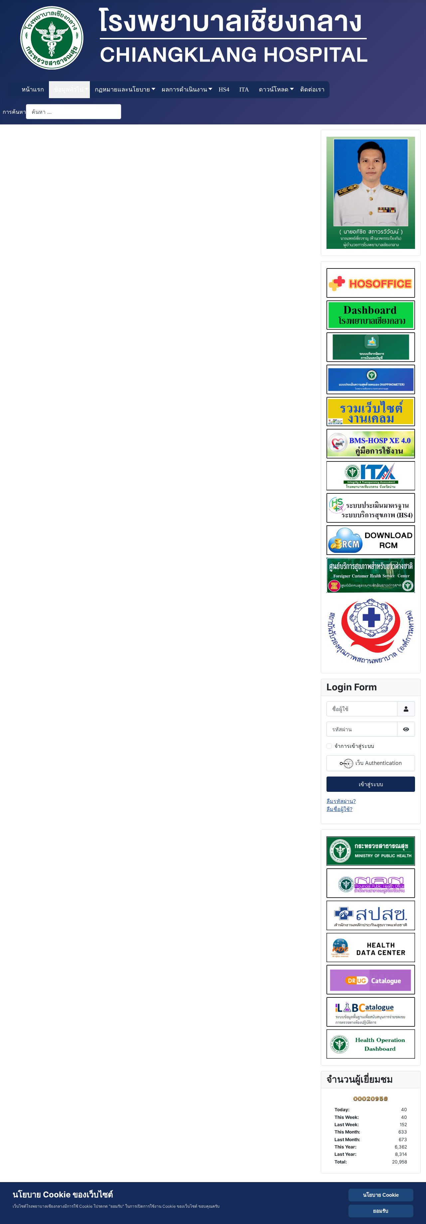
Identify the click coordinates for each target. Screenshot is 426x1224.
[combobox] (73, 111)
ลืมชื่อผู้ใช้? (339, 809)
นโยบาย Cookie (381, 1195)
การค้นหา (14, 111)
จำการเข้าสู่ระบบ (354, 746)
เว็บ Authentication (378, 763)
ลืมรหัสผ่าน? (341, 801)
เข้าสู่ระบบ (371, 784)
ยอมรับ (380, 1211)
